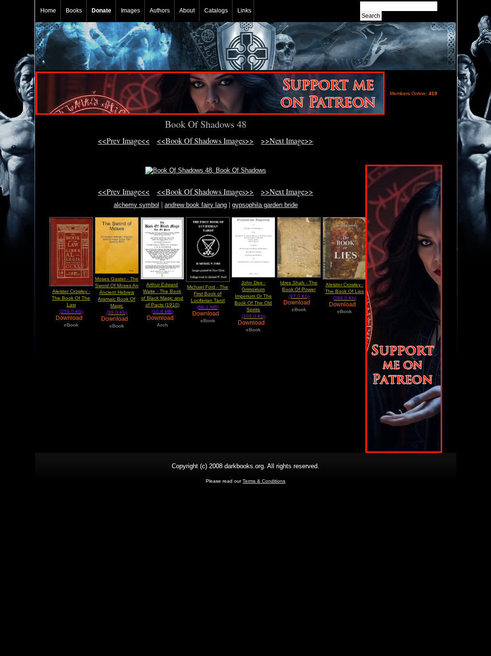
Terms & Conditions (264, 481)
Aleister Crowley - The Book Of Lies (344, 291)
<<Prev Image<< (124, 140)
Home (48, 10)
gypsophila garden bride (265, 204)
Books (74, 10)
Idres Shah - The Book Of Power (298, 289)
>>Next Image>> (287, 140)
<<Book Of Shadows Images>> (205, 140)
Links (244, 10)
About (187, 10)
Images (130, 10)
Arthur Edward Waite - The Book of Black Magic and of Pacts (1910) (162, 298)
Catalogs (216, 10)
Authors (160, 10)
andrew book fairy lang (195, 204)
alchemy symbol (136, 204)
